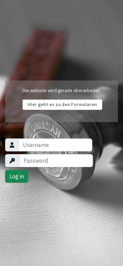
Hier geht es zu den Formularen (62, 104)
